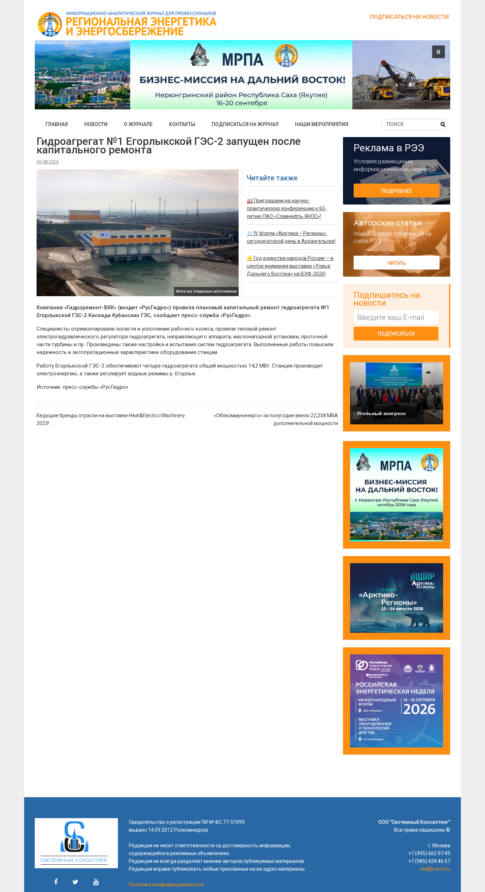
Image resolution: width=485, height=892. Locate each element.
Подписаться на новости (409, 16)
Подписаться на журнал (245, 124)
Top (468, 875)
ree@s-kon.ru (435, 869)
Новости (96, 124)
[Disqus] (187, 523)
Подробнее (396, 191)
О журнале (138, 124)
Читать (396, 263)
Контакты (182, 124)
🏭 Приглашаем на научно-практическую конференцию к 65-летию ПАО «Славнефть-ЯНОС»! (287, 208)
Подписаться (396, 334)
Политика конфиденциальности (166, 884)
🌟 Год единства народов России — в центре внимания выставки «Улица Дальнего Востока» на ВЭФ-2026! (290, 266)
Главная (56, 124)
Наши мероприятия (321, 124)
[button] (242, 74)
